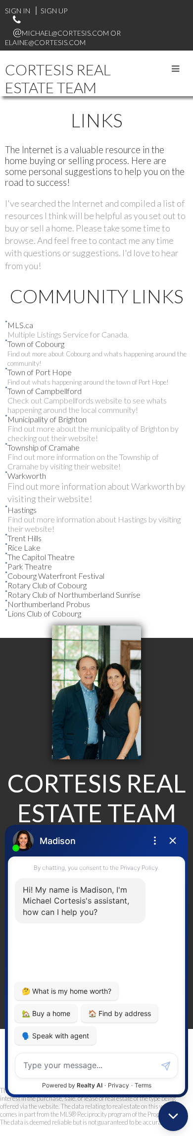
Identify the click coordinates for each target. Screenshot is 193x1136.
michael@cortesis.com (65, 33)
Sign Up (54, 10)
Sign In (17, 10)
